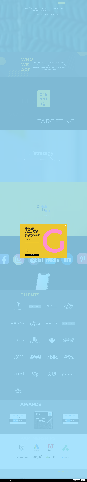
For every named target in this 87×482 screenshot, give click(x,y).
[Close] (85, 480)
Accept (83, 480)
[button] (66, 225)
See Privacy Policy (8, 480)
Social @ (26, 249)
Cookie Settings (76, 480)
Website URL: (27, 239)
